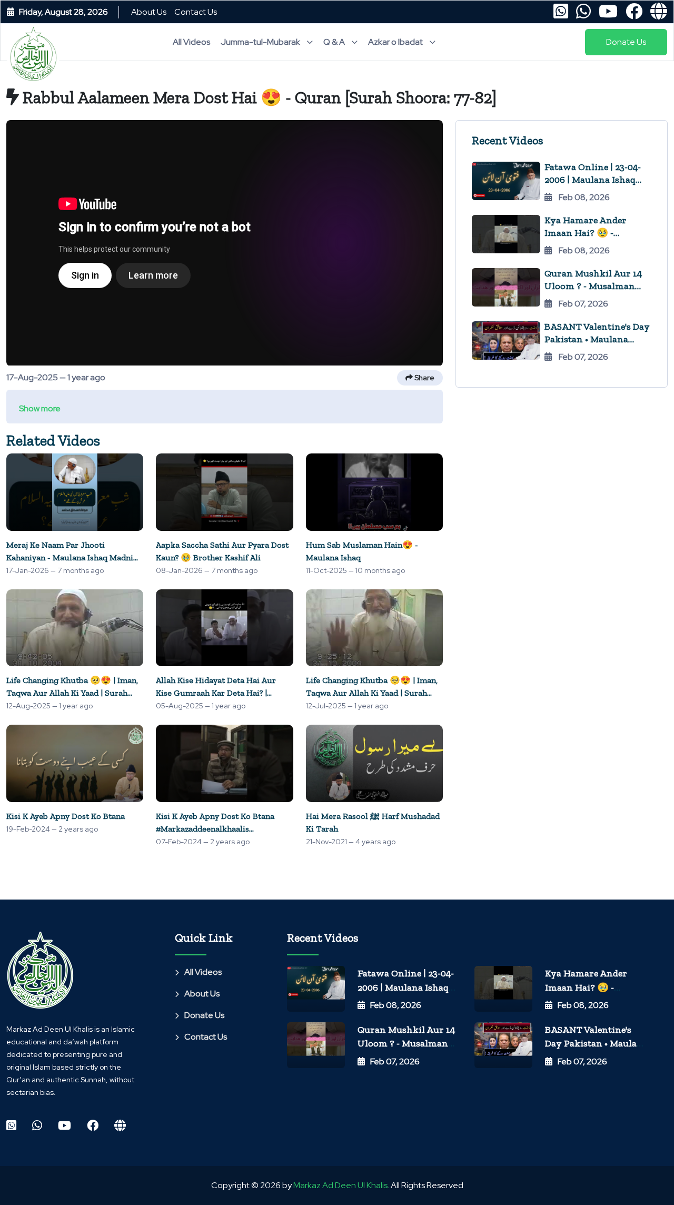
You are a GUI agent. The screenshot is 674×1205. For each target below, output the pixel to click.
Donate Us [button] (626, 41)
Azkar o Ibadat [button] (396, 41)
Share (423, 377)
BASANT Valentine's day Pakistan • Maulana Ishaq (597, 339)
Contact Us (195, 11)
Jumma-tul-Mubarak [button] (261, 41)
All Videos (191, 41)
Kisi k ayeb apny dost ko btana (65, 816)
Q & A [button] (334, 41)
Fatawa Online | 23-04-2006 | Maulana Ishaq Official (592, 179)
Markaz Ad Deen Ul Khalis (340, 1185)
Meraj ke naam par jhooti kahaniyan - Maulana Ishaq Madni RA (69, 557)
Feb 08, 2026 (395, 1005)
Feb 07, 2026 (395, 1061)
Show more (40, 408)
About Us (148, 11)
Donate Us (204, 1015)
